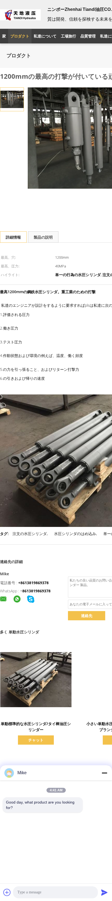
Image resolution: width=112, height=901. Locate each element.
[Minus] (104, 773)
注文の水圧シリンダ (30, 533)
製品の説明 (43, 237)
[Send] (104, 892)
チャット (35, 739)
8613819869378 (36, 590)
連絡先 (86, 615)
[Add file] (7, 892)
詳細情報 (13, 237)
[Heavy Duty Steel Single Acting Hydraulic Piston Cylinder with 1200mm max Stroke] (12, 99)
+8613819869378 (33, 582)
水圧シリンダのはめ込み (75, 533)
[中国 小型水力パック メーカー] (20, 14)
